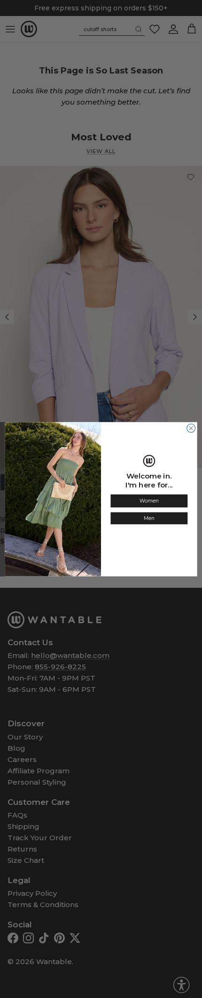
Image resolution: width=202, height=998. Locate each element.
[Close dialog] (191, 428)
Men (149, 518)
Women (149, 500)
